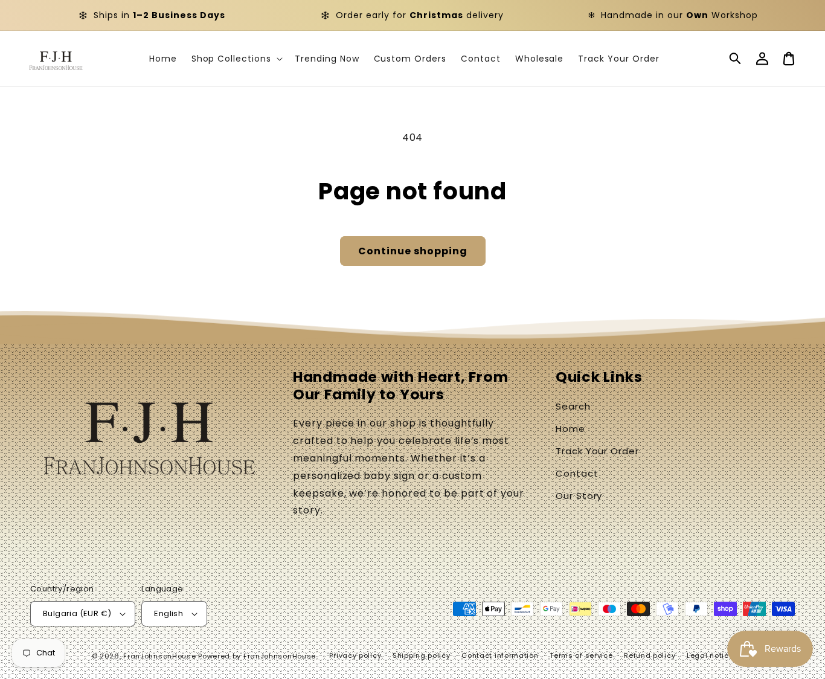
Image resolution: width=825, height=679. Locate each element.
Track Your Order (597, 451)
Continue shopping (412, 251)
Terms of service (581, 655)
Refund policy (649, 655)
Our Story (579, 495)
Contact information (499, 655)
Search (573, 406)
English (168, 613)
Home (570, 428)
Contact (577, 473)
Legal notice (710, 655)
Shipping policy (422, 655)
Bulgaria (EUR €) (77, 613)
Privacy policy (355, 655)
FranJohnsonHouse (159, 656)
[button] (735, 58)
